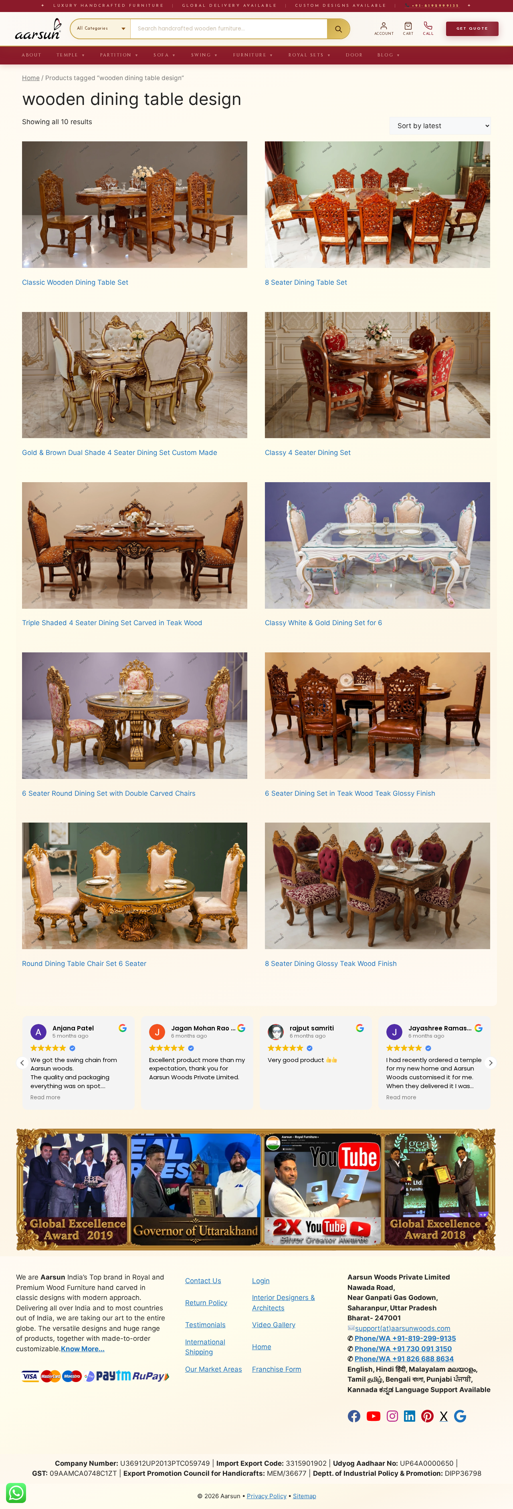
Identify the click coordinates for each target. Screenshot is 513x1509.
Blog (389, 55)
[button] (491, 1063)
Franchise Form (276, 1369)
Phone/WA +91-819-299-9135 (405, 1338)
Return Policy (206, 1303)
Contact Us (203, 1281)
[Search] (338, 28)
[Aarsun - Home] (38, 29)
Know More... (83, 1349)
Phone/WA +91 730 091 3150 (403, 1349)
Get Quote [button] (472, 28)
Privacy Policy (267, 1496)
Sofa (165, 55)
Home (31, 78)
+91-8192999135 (434, 6)
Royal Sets (310, 55)
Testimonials (205, 1325)
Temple (71, 55)
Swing (205, 55)
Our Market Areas (213, 1369)
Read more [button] (283, 1097)
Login (261, 1281)
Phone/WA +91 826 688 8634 (404, 1359)
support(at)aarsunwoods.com (402, 1328)
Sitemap (304, 1496)
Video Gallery (273, 1325)
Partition (119, 55)
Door (354, 55)
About (32, 55)
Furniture (253, 55)
